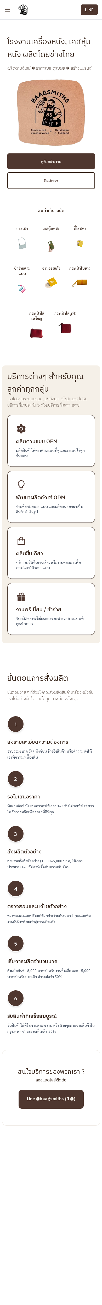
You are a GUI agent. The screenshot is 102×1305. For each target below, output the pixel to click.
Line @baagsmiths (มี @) (51, 1099)
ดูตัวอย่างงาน (51, 161)
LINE (89, 9)
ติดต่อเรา (51, 180)
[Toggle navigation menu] (7, 10)
